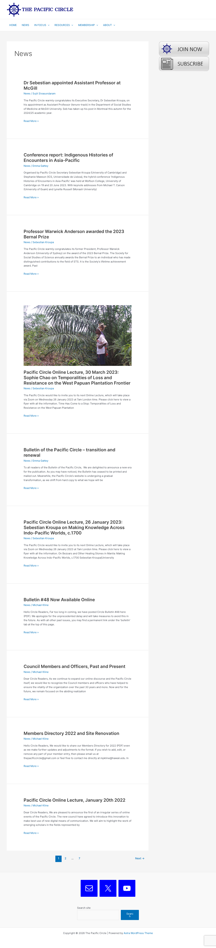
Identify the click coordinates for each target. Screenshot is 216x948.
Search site (84, 907)
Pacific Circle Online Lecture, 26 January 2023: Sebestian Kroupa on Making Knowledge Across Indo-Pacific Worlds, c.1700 (74, 527)
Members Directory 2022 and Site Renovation (71, 733)
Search (129, 915)
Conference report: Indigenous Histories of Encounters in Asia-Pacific (68, 157)
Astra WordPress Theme (138, 933)
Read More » (31, 121)
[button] (47, 25)
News (27, 93)
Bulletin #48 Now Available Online (59, 599)
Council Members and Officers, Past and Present (74, 666)
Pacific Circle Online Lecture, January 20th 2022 (74, 800)
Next (139, 858)
